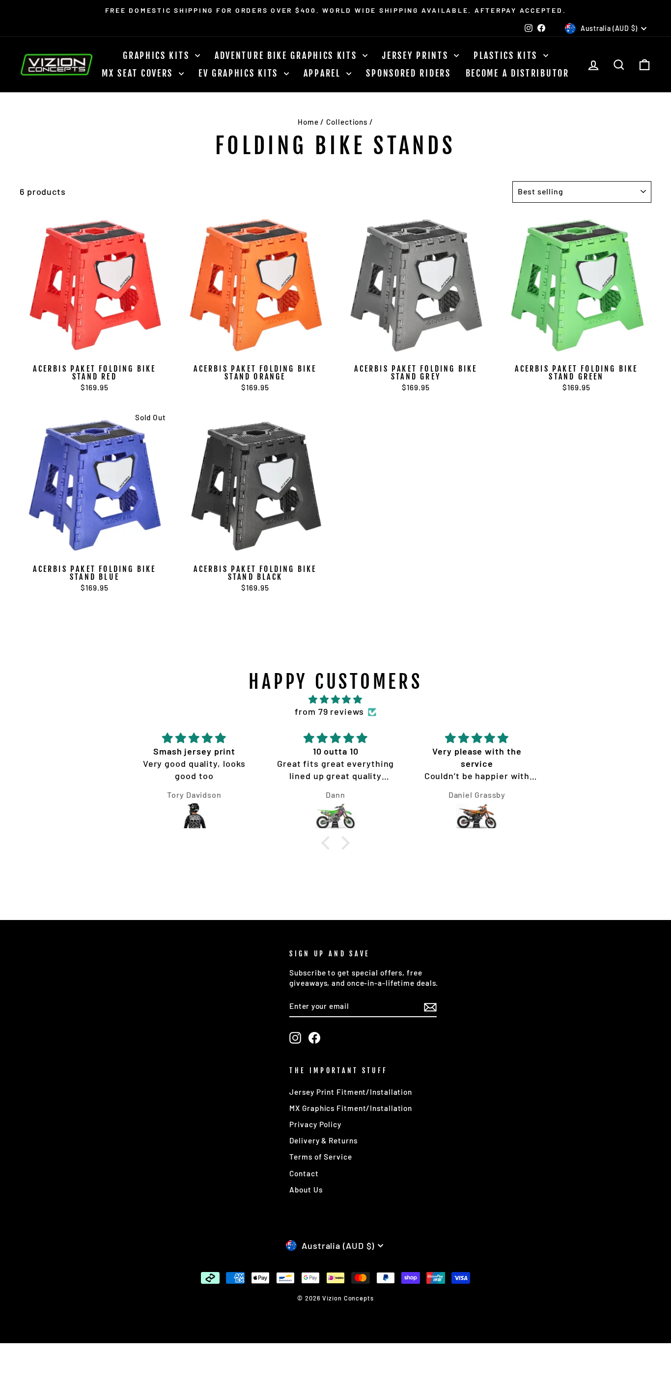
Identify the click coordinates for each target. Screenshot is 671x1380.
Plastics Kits (507, 55)
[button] (328, 842)
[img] (335, 699)
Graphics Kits (158, 55)
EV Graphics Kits (239, 73)
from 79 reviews (329, 711)
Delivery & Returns (323, 1140)
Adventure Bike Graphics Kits (287, 55)
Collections (346, 121)
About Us (305, 1189)
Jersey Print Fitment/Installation (350, 1091)
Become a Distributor (517, 73)
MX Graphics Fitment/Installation (350, 1108)
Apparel (324, 73)
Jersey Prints (416, 55)
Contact (303, 1173)
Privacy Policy (315, 1124)
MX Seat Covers (139, 73)
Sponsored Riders (408, 73)
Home (308, 121)
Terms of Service (320, 1156)
